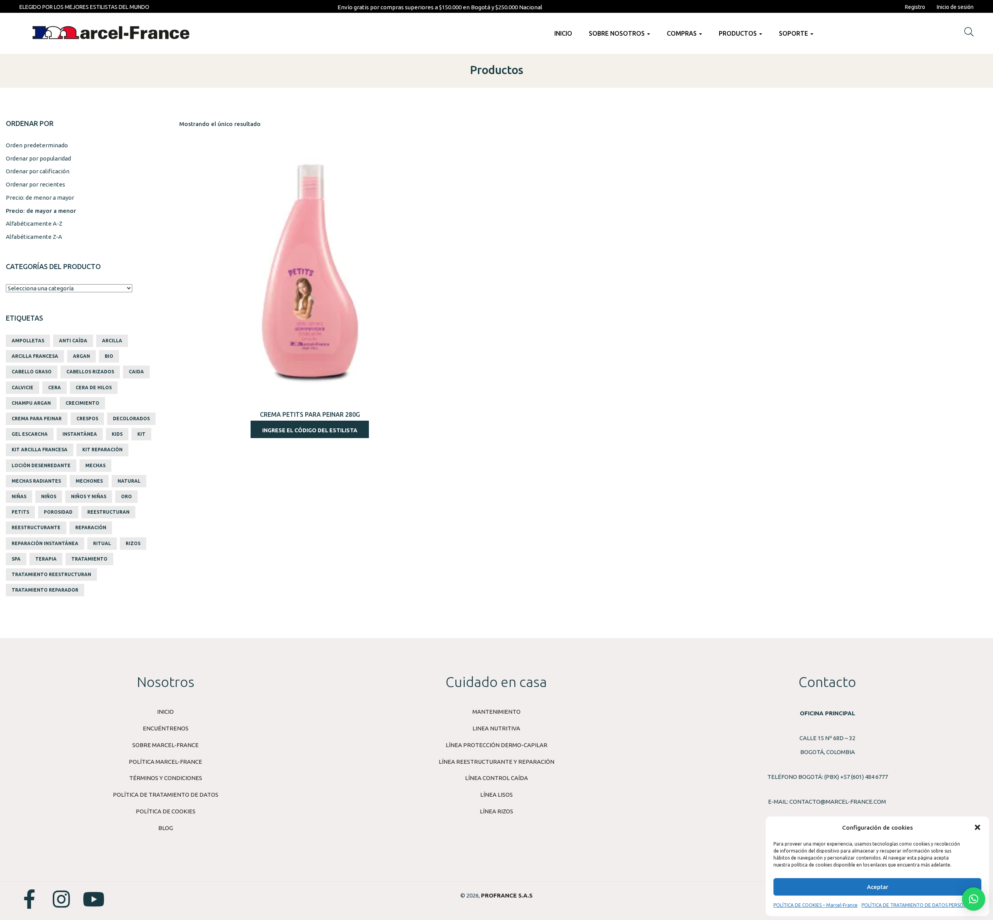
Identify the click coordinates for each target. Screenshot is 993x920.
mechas (95, 465)
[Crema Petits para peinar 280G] (310, 271)
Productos (738, 33)
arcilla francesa (35, 356)
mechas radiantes (36, 480)
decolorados (131, 418)
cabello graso (32, 371)
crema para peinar (37, 418)
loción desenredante (41, 465)
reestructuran (108, 511)
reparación (90, 527)
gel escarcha (30, 434)
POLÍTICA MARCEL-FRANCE (165, 761)
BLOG (165, 828)
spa (16, 558)
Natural (129, 480)
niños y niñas (88, 496)
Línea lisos (496, 794)
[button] (977, 827)
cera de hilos (94, 387)
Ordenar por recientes (35, 184)
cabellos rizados (90, 371)
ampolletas (28, 340)
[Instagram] (61, 899)
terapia (46, 558)
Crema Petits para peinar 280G (310, 414)
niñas (19, 496)
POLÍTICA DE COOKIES (165, 811)
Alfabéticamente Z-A (34, 236)
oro (126, 496)
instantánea (79, 434)
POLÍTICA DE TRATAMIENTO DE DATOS (165, 794)
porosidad (58, 511)
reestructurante (36, 527)
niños (48, 496)
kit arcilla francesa (39, 449)
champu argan (31, 403)
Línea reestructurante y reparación (496, 761)
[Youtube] (93, 899)
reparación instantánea (45, 543)
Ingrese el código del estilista (309, 430)
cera (54, 387)
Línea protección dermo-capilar (496, 745)
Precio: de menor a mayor (40, 197)
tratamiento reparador (45, 589)
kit (141, 434)
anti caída (73, 340)
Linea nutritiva (496, 728)
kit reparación (102, 449)
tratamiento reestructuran (51, 574)
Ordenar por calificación (37, 171)
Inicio (563, 33)
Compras (682, 33)
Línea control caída (496, 778)
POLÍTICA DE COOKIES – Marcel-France (815, 905)
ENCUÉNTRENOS (166, 728)
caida (136, 371)
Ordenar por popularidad (38, 158)
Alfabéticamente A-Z (34, 223)
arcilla (112, 340)
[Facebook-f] (29, 899)
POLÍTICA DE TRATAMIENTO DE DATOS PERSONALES (919, 905)
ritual (102, 543)
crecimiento (82, 403)
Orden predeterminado (37, 145)
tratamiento (89, 558)
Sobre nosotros (617, 33)
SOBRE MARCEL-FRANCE (165, 745)
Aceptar (877, 887)
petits (20, 511)
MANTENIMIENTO (496, 711)
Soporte (794, 33)
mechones (89, 480)
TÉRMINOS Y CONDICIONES (165, 778)
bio (109, 356)
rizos (133, 543)
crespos (87, 418)
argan (81, 356)
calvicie (22, 387)
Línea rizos (496, 811)
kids (117, 434)
